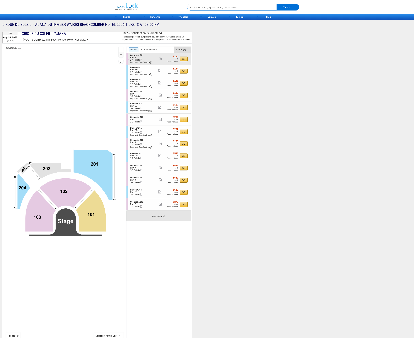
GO (183, 59)
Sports (126, 17)
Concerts (155, 17)
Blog (268, 17)
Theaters (183, 17)
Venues (212, 17)
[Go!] (288, 7)
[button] (121, 49)
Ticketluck (147, 7)
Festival (240, 17)
